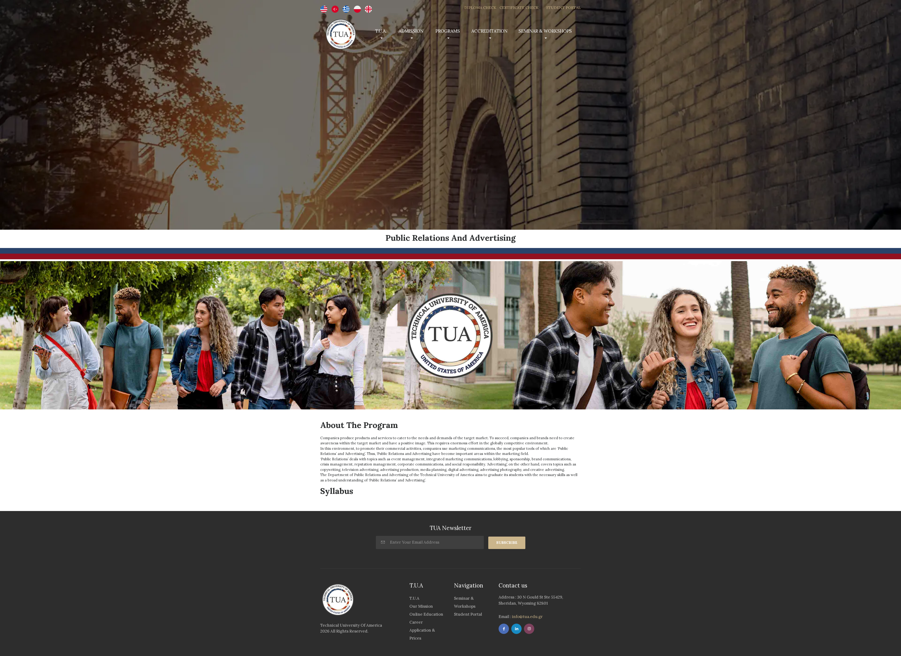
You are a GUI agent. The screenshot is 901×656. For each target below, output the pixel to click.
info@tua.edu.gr (527, 616)
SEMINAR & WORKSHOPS (545, 31)
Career (416, 622)
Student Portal (468, 614)
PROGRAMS (447, 31)
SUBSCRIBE (506, 542)
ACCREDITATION (489, 31)
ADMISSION (411, 31)
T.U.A (414, 598)
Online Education (426, 614)
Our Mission (421, 606)
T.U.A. (381, 31)
